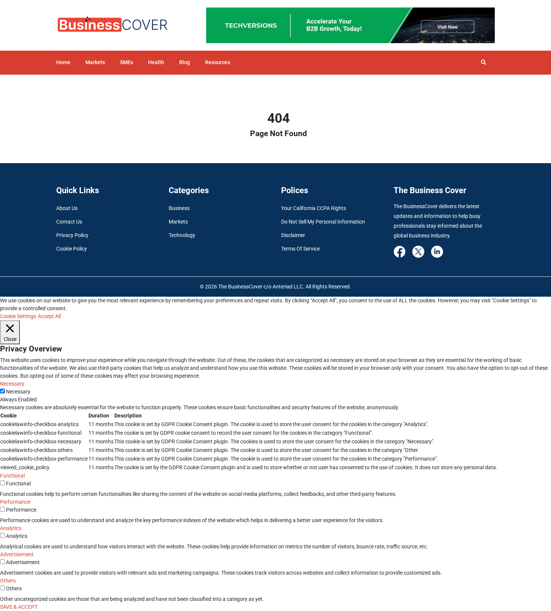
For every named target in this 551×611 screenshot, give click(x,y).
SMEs (126, 62)
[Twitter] (418, 251)
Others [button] (8, 581)
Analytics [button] (10, 528)
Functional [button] (12, 476)
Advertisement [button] (17, 554)
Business (179, 208)
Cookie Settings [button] (18, 316)
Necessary (18, 392)
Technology (182, 235)
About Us (67, 208)
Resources (217, 62)
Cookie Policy (71, 249)
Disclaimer (293, 235)
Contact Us (69, 222)
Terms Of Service (300, 249)
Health (156, 62)
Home (63, 62)
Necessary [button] (12, 384)
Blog (184, 62)
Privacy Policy (72, 235)
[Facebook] (400, 251)
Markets (95, 62)
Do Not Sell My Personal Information (323, 222)
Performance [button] (15, 502)
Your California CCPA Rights (313, 208)
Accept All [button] (49, 316)
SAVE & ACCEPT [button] (18, 607)
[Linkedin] (437, 251)
